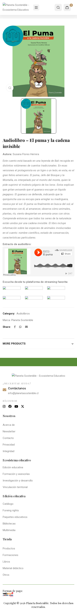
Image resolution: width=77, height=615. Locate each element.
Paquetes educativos (15, 517)
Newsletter (9, 431)
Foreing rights (11, 510)
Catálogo (8, 503)
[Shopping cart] (67, 7)
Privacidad (9, 444)
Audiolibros (23, 313)
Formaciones (10, 555)
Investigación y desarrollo (18, 480)
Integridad (8, 451)
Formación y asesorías (16, 474)
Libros (6, 561)
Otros (6, 574)
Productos (9, 548)
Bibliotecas (9, 523)
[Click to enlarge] (9, 87)
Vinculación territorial (15, 487)
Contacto (8, 438)
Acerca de (9, 424)
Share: (7, 326)
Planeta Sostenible (22, 320)
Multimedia (9, 530)
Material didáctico (13, 568)
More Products (14, 343)
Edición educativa (13, 467)
